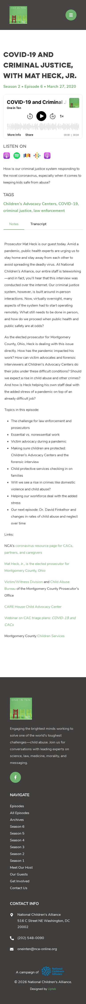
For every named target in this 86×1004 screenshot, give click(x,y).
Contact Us (18, 888)
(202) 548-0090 (30, 938)
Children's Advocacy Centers (29, 203)
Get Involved (19, 881)
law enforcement (49, 210)
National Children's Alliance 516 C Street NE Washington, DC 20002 (43, 920)
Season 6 (17, 826)
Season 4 (17, 840)
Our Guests (19, 874)
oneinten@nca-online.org (37, 949)
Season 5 (17, 833)
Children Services (51, 636)
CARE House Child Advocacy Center (33, 606)
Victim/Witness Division (23, 581)
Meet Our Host (21, 867)
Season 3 (17, 847)
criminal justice (17, 210)
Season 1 (17, 860)
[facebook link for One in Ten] (15, 777)
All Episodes (19, 813)
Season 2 (11, 86)
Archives (17, 819)
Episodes (17, 806)
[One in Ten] (18, 15)
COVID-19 (68, 203)
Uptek (52, 989)
